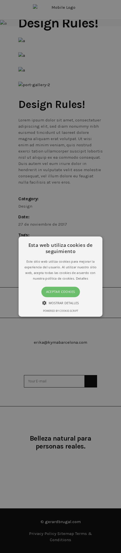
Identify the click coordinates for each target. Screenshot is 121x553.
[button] (60, 276)
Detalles (82, 278)
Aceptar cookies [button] (60, 292)
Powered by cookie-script (60, 311)
